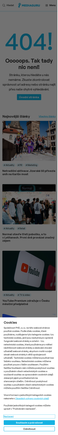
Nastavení (9, 416)
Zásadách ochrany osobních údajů (32, 398)
